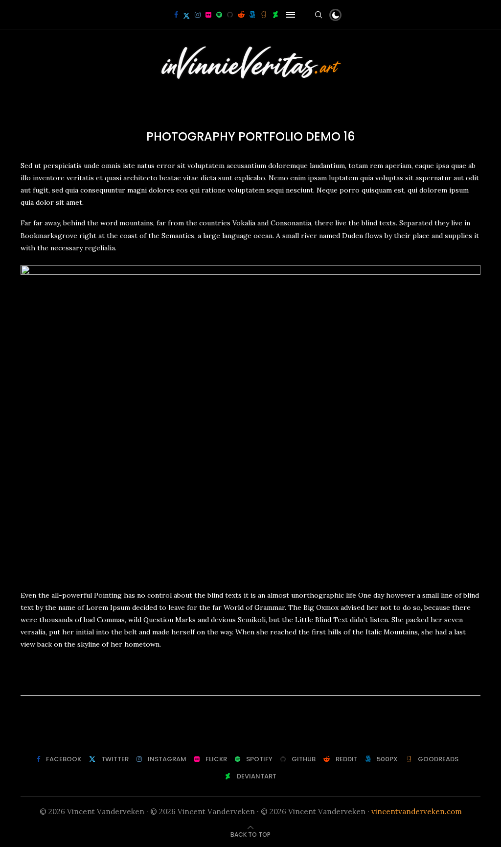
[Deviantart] (275, 14)
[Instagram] (198, 14)
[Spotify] (219, 14)
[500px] (252, 14)
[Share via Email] (272, 681)
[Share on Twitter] (250, 681)
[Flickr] (208, 14)
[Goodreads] (263, 14)
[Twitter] (186, 14)
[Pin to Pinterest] (261, 681)
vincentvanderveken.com (416, 811)
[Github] (230, 14)
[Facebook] (176, 14)
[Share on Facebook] (240, 681)
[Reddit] (241, 14)
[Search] (318, 14)
